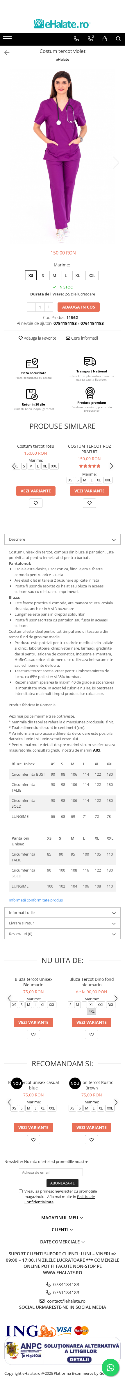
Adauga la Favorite (39, 338)
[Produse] (8, 40)
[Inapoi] (4, 53)
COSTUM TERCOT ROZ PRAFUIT (89, 448)
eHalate (62, 59)
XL (78, 275)
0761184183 (65, 1292)
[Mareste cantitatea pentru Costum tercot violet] (48, 307)
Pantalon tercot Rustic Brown (91, 1085)
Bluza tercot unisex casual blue (33, 1085)
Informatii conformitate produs (36, 900)
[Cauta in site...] (118, 39)
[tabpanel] (62, 156)
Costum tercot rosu (35, 446)
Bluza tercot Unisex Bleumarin (33, 981)
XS (30, 275)
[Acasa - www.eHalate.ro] (62, 24)
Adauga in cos (78, 307)
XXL (92, 275)
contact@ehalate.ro (65, 1301)
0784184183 (65, 1284)
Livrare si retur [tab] (21, 923)
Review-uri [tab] (20, 933)
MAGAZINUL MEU (60, 1217)
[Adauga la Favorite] (35, 503)
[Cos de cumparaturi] (105, 39)
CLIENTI (60, 1229)
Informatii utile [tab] (22, 912)
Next (116, 163)
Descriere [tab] (17, 539)
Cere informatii (84, 338)
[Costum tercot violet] (62, 156)
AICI (96, 750)
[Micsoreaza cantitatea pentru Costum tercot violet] (31, 307)
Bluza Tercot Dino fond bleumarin (91, 981)
